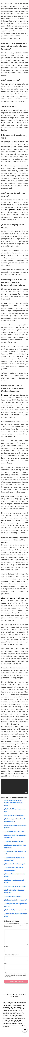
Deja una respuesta (11, 921)
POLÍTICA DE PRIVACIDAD (17, 994)
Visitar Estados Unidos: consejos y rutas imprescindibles (13, 1012)
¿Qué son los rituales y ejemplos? (15, 900)
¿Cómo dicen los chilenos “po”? (14, 864)
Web (5, 963)
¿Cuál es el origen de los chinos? (15, 910)
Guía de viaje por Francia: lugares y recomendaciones (14, 1020)
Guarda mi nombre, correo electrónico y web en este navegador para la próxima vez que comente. (16, 975)
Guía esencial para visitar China (12, 1018)
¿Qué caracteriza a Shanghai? (14, 841)
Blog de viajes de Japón (10, 1002)
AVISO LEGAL (14, 996)
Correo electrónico (11, 954)
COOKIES (6, 994)
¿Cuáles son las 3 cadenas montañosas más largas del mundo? (13, 802)
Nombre (7, 946)
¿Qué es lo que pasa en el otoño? (15, 886)
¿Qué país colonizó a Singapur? (14, 815)
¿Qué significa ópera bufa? (13, 896)
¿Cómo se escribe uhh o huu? (14, 831)
